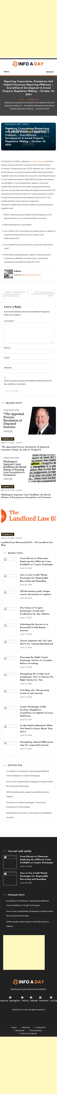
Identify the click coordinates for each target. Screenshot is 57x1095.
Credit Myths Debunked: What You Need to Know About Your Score (36, 728)
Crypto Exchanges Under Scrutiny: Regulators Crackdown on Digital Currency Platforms (36, 711)
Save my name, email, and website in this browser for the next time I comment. (28, 382)
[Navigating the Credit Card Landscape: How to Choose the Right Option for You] (10, 679)
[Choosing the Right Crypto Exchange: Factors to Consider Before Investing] (10, 663)
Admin (26, 124)
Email (7, 357)
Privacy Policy (36, 1031)
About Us (26, 1027)
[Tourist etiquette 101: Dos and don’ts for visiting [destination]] (10, 646)
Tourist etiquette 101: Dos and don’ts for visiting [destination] (36, 642)
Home (13, 1027)
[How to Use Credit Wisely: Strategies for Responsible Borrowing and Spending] (10, 580)
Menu (7, 71)
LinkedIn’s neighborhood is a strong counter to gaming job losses (14, 294)
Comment (9, 321)
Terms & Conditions (28, 1034)
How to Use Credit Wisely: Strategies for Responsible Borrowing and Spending (34, 578)
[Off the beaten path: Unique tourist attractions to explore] (10, 597)
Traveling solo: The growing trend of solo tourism (34, 691)
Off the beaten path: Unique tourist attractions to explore (35, 593)
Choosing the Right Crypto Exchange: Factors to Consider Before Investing (36, 660)
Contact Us (41, 1027)
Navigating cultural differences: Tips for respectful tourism (37, 743)
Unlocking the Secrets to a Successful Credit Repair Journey (34, 627)
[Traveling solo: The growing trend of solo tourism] (10, 696)
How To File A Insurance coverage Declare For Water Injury (42, 294)
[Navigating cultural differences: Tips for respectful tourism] (10, 747)
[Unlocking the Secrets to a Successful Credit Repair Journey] (10, 630)
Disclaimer (19, 1031)
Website (7, 367)
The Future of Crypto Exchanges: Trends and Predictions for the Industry (35, 611)
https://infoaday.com (31, 275)
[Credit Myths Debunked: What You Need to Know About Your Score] (10, 731)
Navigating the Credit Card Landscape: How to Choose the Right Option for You (36, 677)
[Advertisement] (28, 28)
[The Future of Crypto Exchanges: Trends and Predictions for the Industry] (10, 613)
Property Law (7, 439)
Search (50, 71)
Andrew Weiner (37, 161)
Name (7, 347)
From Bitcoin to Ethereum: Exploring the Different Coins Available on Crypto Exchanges (36, 561)
